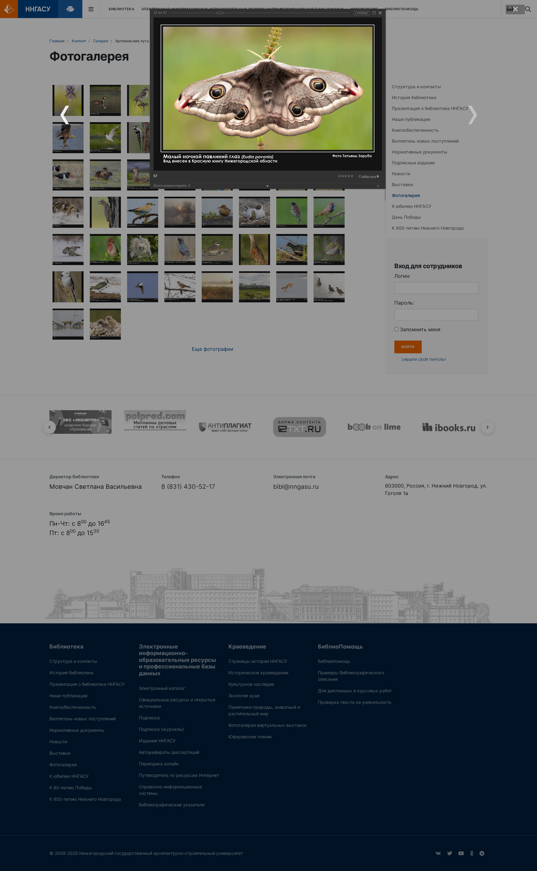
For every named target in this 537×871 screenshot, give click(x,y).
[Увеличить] (374, 13)
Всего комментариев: (172, 185)
